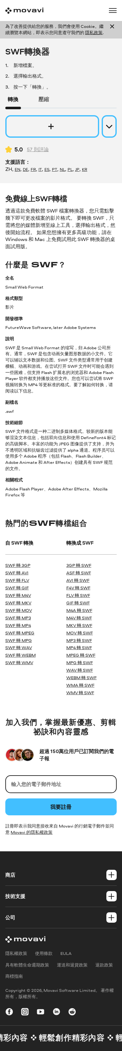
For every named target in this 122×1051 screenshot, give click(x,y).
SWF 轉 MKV (18, 603)
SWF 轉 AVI (16, 573)
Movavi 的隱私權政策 (32, 832)
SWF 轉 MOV (18, 610)
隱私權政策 (16, 953)
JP (77, 169)
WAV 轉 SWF (79, 670)
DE (25, 169)
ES (46, 169)
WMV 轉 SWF (80, 692)
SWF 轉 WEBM (20, 655)
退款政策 (104, 965)
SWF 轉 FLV (17, 580)
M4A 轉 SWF (79, 610)
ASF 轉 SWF (78, 573)
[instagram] (25, 1013)
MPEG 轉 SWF (80, 655)
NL (62, 169)
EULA (66, 953)
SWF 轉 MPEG (19, 633)
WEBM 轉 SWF (81, 677)
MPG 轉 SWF (79, 662)
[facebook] (9, 1013)
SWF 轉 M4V (18, 595)
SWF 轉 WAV (18, 647)
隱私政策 (94, 32)
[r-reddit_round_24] (72, 1013)
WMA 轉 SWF (80, 685)
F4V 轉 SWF (78, 588)
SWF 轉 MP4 (18, 625)
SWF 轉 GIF (17, 588)
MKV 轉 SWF (79, 625)
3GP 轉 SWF (78, 565)
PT (54, 169)
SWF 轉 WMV (19, 662)
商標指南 (14, 976)
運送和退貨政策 (72, 965)
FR (33, 169)
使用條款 (44, 953)
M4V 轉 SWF (79, 618)
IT (40, 169)
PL (70, 169)
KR (84, 169)
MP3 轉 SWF (79, 640)
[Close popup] (112, 29)
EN (17, 169)
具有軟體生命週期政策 (27, 965)
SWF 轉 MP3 (18, 618)
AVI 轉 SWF (77, 580)
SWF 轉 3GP (17, 565)
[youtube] (40, 1013)
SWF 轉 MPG (18, 640)
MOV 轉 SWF (79, 633)
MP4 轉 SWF (79, 647)
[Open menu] (113, 10)
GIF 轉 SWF (78, 603)
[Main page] (24, 11)
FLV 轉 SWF (78, 595)
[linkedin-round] (56, 1013)
